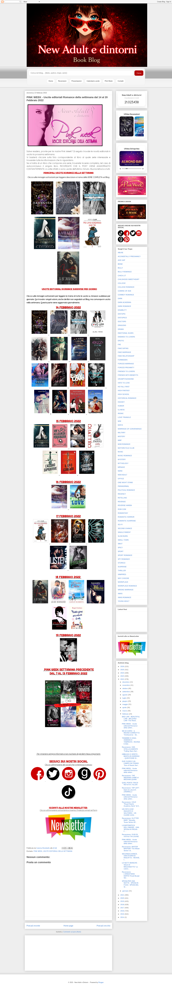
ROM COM (122, 509)
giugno (125, 701)
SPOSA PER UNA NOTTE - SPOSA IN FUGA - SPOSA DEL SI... (130, 884)
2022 (122, 679)
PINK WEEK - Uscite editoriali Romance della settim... (129, 726)
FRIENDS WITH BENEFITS (128, 375)
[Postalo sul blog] (65, 848)
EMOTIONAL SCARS (125, 333)
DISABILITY (122, 310)
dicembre (126, 682)
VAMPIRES (122, 574)
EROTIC (121, 341)
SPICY (120, 547)
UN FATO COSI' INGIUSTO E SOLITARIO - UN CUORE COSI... (129, 812)
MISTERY (121, 436)
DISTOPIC (122, 314)
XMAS (120, 593)
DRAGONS (122, 325)
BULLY (120, 268)
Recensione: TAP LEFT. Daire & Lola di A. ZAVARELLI (130, 790)
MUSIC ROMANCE (125, 456)
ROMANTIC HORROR (126, 517)
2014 (122, 917)
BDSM (120, 264)
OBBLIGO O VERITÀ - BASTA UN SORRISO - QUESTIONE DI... (130, 756)
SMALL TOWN (123, 540)
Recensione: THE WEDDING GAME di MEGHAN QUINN (130, 777)
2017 (122, 908)
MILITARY (121, 433)
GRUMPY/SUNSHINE (126, 379)
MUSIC (120, 452)
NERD (120, 471)
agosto (125, 695)
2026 (122, 666)
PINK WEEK (38, 851)
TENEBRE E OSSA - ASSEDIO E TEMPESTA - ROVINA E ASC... (131, 741)
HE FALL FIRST (124, 387)
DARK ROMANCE (124, 306)
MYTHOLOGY (123, 463)
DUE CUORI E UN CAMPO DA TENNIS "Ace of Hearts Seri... (130, 763)
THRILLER (122, 570)
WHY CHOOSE (123, 578)
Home (51, 81)
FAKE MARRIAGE (124, 352)
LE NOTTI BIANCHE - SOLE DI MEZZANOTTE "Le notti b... (130, 866)
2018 (122, 904)
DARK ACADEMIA (124, 302)
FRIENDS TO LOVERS (126, 371)
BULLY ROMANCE (125, 272)
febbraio (125, 714)
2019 (122, 901)
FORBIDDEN (122, 360)
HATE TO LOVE (124, 383)
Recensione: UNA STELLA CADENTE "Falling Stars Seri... (130, 749)
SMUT (120, 544)
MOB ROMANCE (124, 444)
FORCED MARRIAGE (126, 364)
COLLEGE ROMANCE (126, 287)
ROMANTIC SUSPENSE (127, 521)
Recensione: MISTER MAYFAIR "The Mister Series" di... (131, 849)
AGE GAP (121, 260)
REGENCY (122, 494)
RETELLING (122, 498)
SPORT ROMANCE (125, 555)
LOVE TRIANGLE (124, 417)
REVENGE (122, 502)
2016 (122, 911)
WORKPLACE (123, 582)
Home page (68, 926)
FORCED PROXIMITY (126, 367)
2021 (122, 895)
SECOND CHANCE (125, 528)
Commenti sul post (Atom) (72, 932)
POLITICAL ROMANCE (126, 490)
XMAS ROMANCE (124, 597)
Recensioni (62, 81)
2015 (122, 914)
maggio (125, 704)
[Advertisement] (68, 952)
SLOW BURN (123, 536)
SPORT (120, 551)
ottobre (125, 688)
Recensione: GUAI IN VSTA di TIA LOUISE (130, 835)
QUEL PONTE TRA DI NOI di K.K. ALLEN (130, 784)
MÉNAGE (121, 467)
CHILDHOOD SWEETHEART (128, 279)
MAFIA (120, 425)
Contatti (120, 81)
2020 (122, 898)
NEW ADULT (122, 475)
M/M (119, 421)
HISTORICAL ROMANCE (127, 398)
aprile (124, 707)
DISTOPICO (122, 318)
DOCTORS (122, 321)
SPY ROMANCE (124, 559)
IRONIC (121, 413)
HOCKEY (121, 402)
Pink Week (109, 81)
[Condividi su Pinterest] (72, 848)
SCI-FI (120, 524)
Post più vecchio (103, 926)
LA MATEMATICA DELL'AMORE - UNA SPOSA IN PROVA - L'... (130, 828)
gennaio (125, 891)
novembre (126, 685)
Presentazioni (76, 81)
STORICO (121, 563)
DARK (120, 298)
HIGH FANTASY (124, 390)
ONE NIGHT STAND (125, 482)
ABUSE (120, 252)
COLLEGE (122, 283)
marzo (125, 711)
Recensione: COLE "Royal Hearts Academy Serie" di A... (131, 804)
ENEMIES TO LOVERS (126, 337)
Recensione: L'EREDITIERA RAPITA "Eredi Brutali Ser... (130, 875)
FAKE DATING (123, 348)
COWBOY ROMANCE (126, 295)
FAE (119, 344)
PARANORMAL (123, 486)
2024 (122, 673)
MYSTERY (122, 459)
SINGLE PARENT (124, 532)
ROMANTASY (123, 513)
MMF (120, 440)
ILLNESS (121, 410)
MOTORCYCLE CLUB (126, 448)
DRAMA (121, 329)
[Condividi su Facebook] (69, 848)
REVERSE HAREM (125, 505)
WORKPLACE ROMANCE (127, 586)
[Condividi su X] (67, 848)
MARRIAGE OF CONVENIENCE (130, 429)
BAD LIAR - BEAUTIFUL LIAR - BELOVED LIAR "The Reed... (131, 719)
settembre (126, 692)
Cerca (139, 73)
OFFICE (121, 479)
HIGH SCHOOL (123, 394)
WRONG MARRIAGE (125, 590)
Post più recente (33, 926)
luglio (124, 698)
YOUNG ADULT (123, 601)
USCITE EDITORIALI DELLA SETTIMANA (57, 851)
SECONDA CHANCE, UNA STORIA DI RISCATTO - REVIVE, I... (131, 857)
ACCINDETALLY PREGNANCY (129, 256)
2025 (122, 670)
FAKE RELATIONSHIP (126, 356)
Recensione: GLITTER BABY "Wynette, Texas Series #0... (130, 820)
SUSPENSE (122, 567)
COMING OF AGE (124, 291)
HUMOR (121, 406)
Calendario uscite (93, 81)
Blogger (100, 982)
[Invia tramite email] (63, 848)
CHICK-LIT (122, 276)
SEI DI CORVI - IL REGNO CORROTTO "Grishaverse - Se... (131, 733)
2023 (122, 676)
